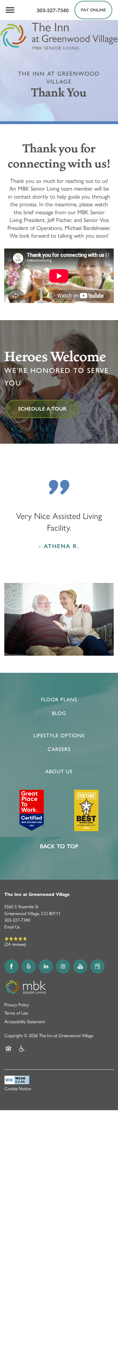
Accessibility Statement (24, 1021)
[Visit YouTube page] (80, 966)
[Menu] (10, 10)
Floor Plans (59, 699)
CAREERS (59, 749)
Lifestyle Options (59, 735)
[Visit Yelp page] (28, 966)
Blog (59, 713)
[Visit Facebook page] (11, 966)
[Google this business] (97, 966)
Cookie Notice (17, 1088)
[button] (93, 10)
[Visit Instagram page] (63, 966)
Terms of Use (16, 1013)
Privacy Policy (16, 1004)
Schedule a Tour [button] (42, 409)
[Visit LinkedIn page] (46, 966)
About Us (59, 771)
